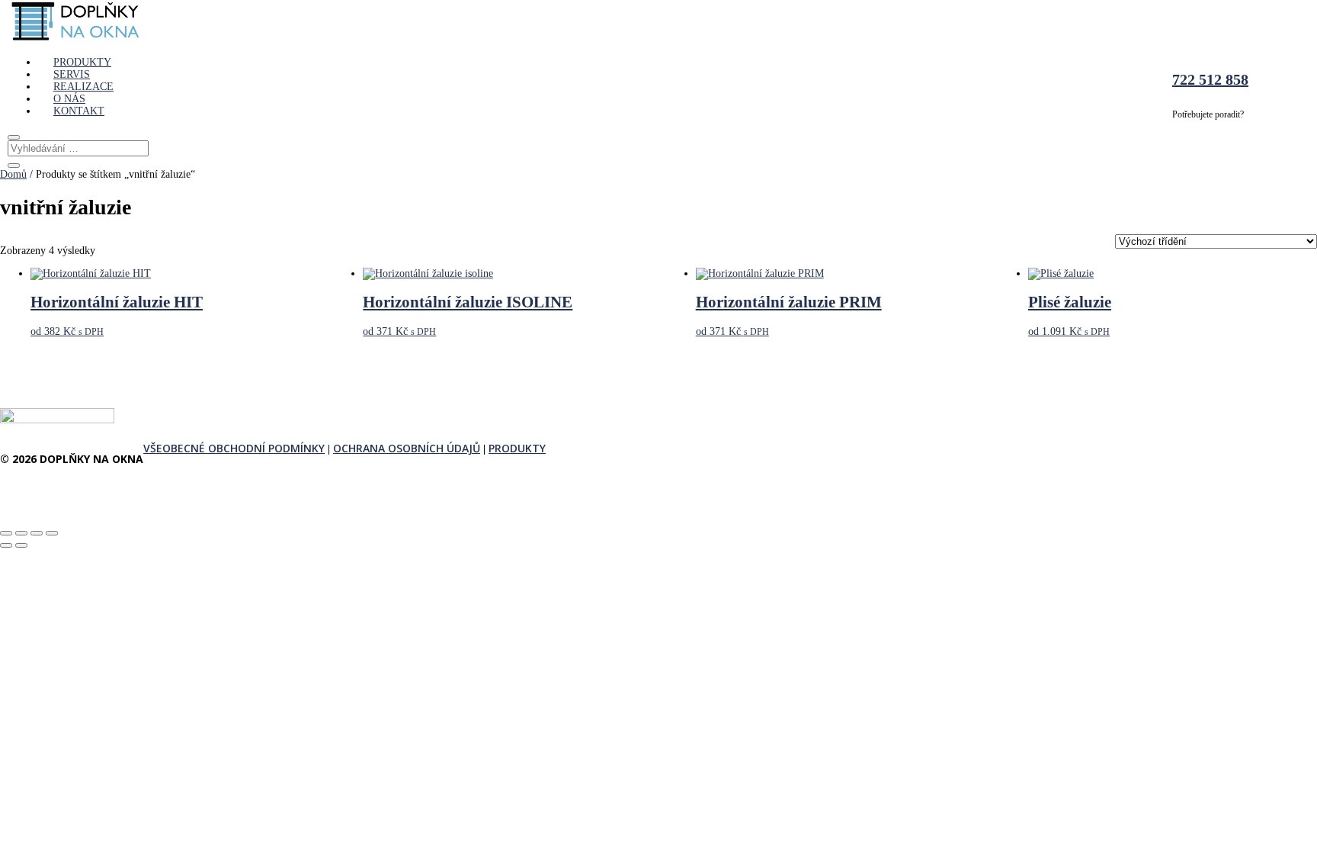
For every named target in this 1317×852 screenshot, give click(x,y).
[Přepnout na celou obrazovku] (21, 533)
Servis (71, 74)
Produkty (82, 62)
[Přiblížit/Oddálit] (6, 533)
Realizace (83, 86)
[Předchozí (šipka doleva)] (6, 545)
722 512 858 (1210, 79)
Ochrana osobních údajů (406, 448)
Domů (13, 174)
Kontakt (78, 111)
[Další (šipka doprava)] (21, 545)
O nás (69, 98)
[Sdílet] (36, 533)
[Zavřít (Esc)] (52, 533)
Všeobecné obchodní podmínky (234, 448)
